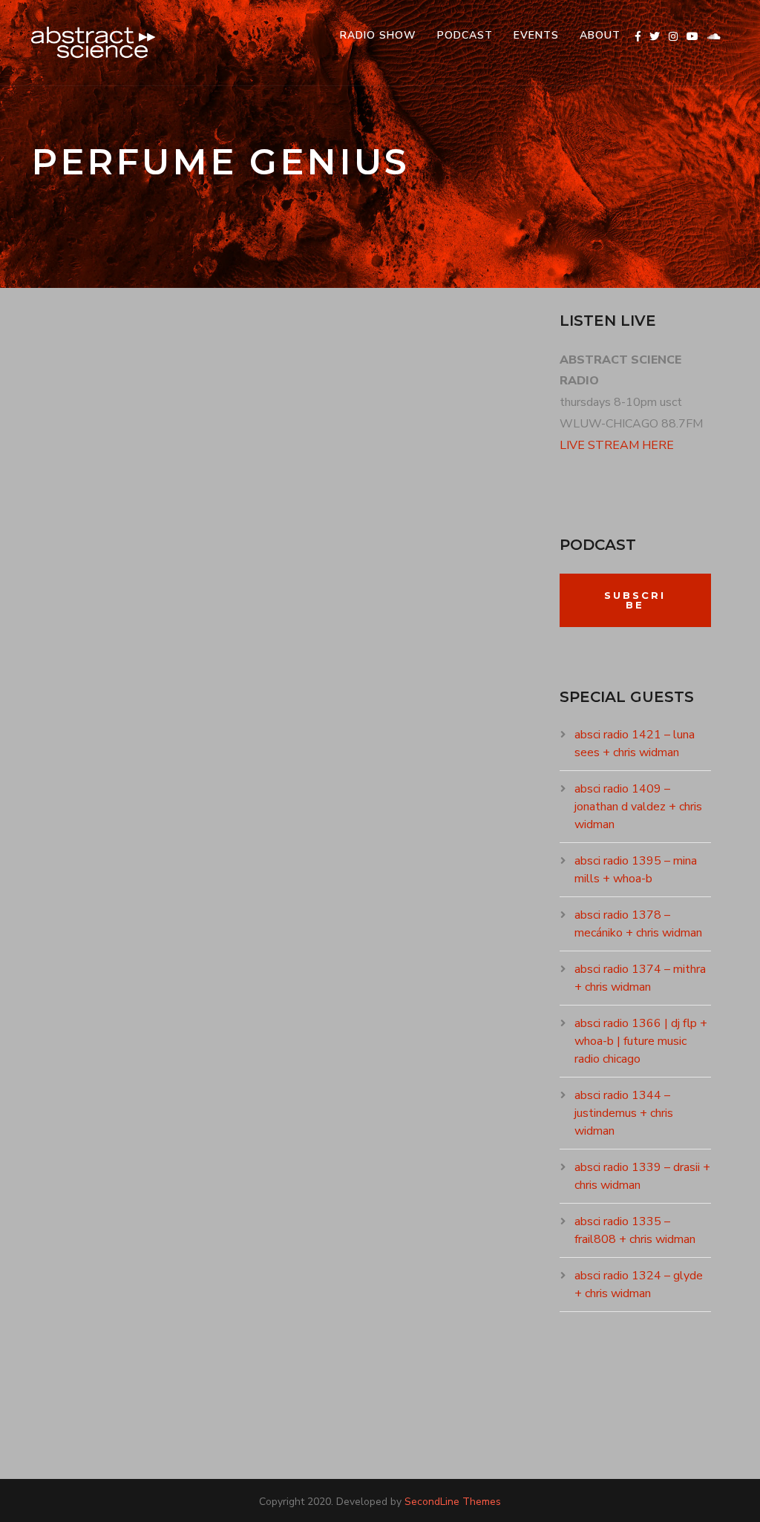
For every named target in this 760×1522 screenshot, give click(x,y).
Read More (81, 804)
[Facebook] (638, 36)
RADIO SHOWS (178, 660)
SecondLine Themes (452, 1502)
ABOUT (600, 35)
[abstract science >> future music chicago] (93, 42)
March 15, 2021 (86, 660)
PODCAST (465, 35)
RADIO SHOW (378, 35)
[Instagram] (673, 36)
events (536, 35)
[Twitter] (654, 36)
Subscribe (635, 600)
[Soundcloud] (714, 36)
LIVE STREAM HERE (617, 445)
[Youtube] (692, 36)
